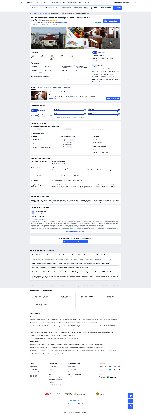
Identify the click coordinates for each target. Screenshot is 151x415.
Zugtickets (39, 2)
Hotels (22, 2)
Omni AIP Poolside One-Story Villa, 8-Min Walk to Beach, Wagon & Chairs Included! (50, 326)
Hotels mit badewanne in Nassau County (89, 350)
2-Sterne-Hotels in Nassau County (60, 347)
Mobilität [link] (46, 2)
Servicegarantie (33, 369)
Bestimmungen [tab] (57, 87)
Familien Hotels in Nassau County (78, 347)
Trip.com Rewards (89, 2)
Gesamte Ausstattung (36, 72)
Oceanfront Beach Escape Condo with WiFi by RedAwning (44, 322)
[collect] (130, 395)
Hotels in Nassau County (73, 286)
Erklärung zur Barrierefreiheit (56, 379)
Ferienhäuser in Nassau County (70, 350)
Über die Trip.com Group (55, 384)
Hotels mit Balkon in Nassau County (94, 344)
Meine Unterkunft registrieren (75, 374)
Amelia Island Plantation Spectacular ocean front (102, 332)
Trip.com (34, 286)
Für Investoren (72, 366)
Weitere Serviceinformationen (37, 371)
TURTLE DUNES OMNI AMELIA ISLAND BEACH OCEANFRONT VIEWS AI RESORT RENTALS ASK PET (54, 338)
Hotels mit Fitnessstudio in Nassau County (40, 347)
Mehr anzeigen (34, 80)
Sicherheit (70, 377)
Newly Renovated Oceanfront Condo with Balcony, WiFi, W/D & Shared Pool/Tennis (50, 329)
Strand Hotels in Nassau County (108, 350)
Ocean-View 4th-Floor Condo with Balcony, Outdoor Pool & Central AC (64, 319)
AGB (50, 374)
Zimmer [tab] (33, 87)
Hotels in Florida (61, 286)
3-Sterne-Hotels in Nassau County (76, 344)
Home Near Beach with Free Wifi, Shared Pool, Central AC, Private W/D (99, 319)
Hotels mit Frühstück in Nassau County (39, 344)
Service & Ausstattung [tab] (44, 87)
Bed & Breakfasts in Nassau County (95, 347)
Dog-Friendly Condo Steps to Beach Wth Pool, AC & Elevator (44, 332)
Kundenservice (33, 366)
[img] (48, 38)
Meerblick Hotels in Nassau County (38, 353)
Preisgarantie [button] (98, 22)
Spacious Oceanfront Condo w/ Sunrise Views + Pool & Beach (45, 335)
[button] (98, 2)
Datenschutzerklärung (54, 377)
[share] (130, 401)
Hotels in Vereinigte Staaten (49, 286)
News (50, 369)
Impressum (52, 382)
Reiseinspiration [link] (72, 2)
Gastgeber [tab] (67, 87)
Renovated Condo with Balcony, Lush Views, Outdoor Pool (75, 332)
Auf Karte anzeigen (97, 82)
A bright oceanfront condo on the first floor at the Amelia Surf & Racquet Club (78, 322)
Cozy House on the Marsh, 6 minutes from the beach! (85, 329)
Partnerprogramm (72, 371)
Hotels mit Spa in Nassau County (54, 350)
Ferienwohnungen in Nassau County (57, 353)
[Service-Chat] (130, 406)
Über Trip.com (52, 366)
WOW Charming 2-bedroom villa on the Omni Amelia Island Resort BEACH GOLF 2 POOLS (93, 326)
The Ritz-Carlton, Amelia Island (68, 335)
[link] (121, 2)
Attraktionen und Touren (58, 2)
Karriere (51, 371)
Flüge (16, 2)
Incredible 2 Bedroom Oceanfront (38, 319)
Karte (80, 2)
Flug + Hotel (30, 2)
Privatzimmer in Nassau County (37, 350)
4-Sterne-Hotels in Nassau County (58, 344)
